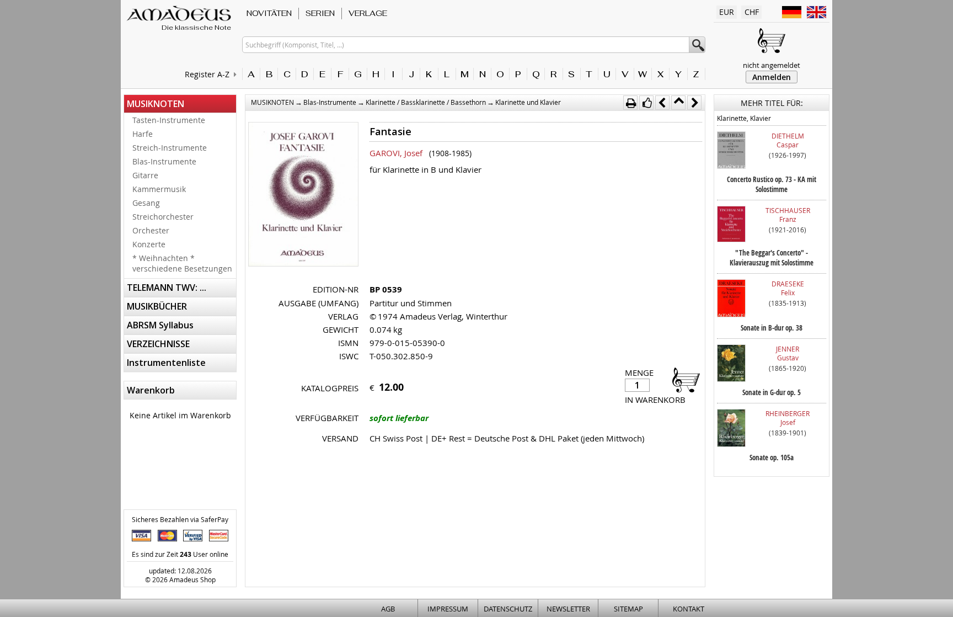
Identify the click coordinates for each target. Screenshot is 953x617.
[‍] (683, 379)
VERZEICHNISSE (158, 344)
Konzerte (148, 244)
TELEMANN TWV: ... (166, 287)
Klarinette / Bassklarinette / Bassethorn (426, 102)
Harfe (142, 134)
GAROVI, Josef (396, 152)
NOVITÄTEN (269, 13)
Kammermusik (159, 189)
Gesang (146, 203)
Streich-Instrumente (169, 147)
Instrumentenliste (166, 363)
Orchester (150, 230)
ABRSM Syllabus (160, 325)
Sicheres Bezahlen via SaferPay (180, 519)
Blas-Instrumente (164, 161)
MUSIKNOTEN (155, 104)
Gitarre (145, 175)
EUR (726, 12)
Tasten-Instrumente (168, 120)
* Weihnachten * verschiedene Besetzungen (182, 263)
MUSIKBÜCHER (157, 306)
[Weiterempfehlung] (646, 102)
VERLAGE (368, 13)
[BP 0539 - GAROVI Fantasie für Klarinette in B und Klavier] (303, 195)
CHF (751, 12)
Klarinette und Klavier (528, 102)
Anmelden (771, 77)
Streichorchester (163, 216)
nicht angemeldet (771, 65)
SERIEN (320, 13)
